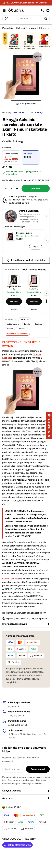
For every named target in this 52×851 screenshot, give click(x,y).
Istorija (27, 324)
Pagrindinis (7, 28)
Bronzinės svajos (24, 233)
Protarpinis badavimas (34, 288)
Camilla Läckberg (12, 141)
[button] (49, 425)
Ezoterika (22, 329)
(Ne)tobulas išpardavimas (17, 334)
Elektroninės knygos (26, 28)
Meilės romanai (13, 324)
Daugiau (35, 247)
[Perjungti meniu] (4, 10)
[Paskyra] (42, 10)
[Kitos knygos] (47, 38)
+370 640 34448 (16, 200)
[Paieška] (45, 18)
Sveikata (38, 324)
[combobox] (26, 18)
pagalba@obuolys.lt (19, 203)
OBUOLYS (19, 112)
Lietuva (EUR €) (13, 807)
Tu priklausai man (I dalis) (14, 288)
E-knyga (39, 112)
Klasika (10, 329)
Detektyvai (24, 319)
